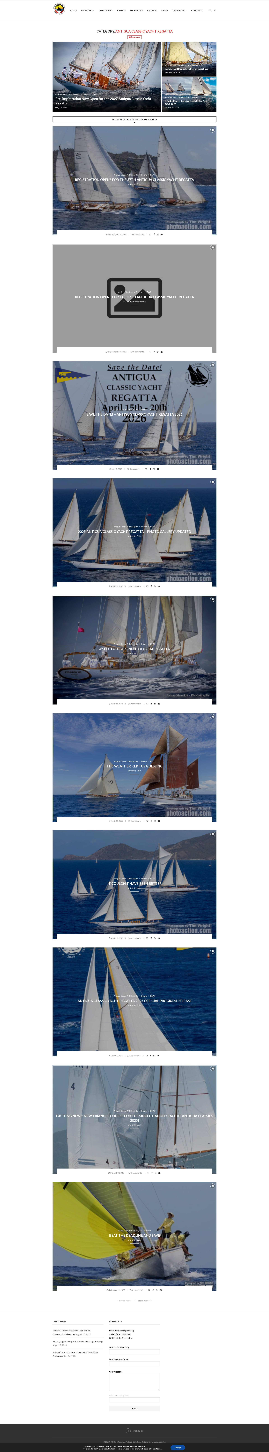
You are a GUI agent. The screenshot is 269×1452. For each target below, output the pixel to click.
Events (121, 10)
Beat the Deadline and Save (134, 1235)
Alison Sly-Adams (139, 301)
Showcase (136, 10)
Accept (178, 1447)
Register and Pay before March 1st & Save (186, 68)
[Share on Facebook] (154, 234)
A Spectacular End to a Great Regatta (134, 649)
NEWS (164, 10)
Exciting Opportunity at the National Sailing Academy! (78, 1341)
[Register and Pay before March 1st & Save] (189, 59)
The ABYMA (178, 10)
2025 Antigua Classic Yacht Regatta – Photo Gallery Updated (134, 532)
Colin (139, 184)
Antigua (152, 10)
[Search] (210, 10)
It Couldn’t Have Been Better (134, 883)
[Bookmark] (215, 10)
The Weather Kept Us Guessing (135, 766)
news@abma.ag (127, 1330)
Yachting (86, 10)
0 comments (138, 234)
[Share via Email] (162, 234)
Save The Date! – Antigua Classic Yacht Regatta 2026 (134, 414)
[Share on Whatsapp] (158, 234)
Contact (196, 10)
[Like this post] (150, 234)
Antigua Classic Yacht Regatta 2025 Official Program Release (134, 1001)
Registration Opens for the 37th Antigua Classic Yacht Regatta (134, 180)
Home (73, 10)
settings (157, 1449)
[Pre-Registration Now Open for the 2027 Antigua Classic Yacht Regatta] (107, 77)
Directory (104, 10)
